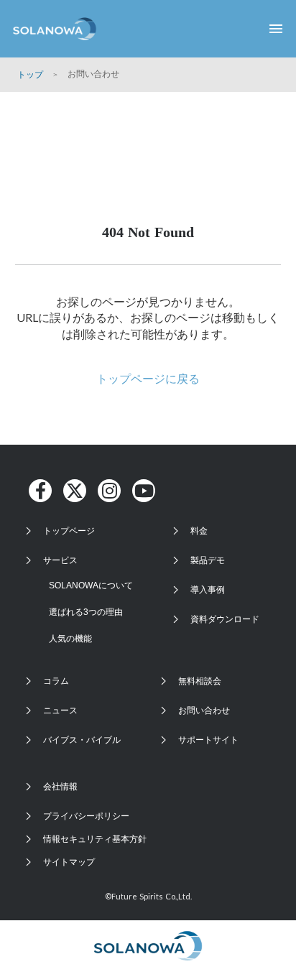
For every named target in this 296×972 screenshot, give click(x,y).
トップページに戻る (148, 378)
